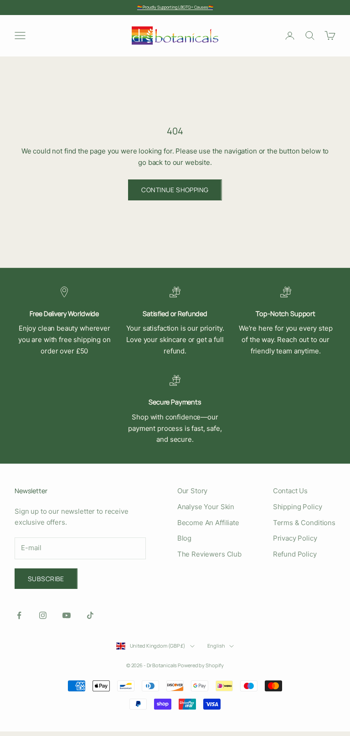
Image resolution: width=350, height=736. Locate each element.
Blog (184, 538)
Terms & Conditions (304, 522)
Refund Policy (295, 554)
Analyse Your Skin (205, 506)
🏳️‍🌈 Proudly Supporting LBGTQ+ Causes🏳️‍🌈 (175, 7)
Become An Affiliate (208, 522)
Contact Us (290, 490)
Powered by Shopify (201, 665)
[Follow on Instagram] (42, 615)
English (216, 645)
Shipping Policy (297, 506)
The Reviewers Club (209, 554)
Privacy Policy (295, 538)
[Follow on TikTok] (90, 615)
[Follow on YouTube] (66, 615)
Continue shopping (174, 189)
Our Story (192, 490)
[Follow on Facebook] (19, 615)
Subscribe (46, 578)
